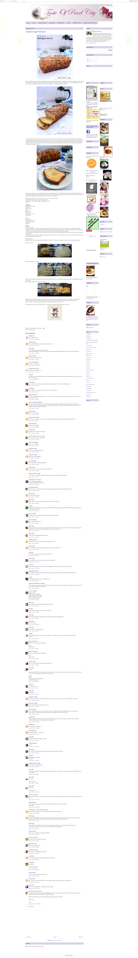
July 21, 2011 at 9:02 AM (34, 549)
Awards (68, 23)
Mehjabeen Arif (32, 697)
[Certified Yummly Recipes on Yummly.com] (92, 172)
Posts (89, 58)
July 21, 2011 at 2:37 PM (34, 612)
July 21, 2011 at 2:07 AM (34, 385)
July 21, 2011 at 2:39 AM (34, 408)
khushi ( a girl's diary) (33, 473)
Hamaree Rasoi (32, 641)
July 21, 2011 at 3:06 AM (34, 427)
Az (29, 577)
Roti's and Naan (89, 370)
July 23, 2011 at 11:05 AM (34, 813)
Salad (87, 372)
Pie (86, 365)
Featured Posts (61, 23)
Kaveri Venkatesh (32, 362)
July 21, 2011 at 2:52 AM (34, 414)
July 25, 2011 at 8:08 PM (34, 859)
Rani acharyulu (32, 703)
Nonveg (87, 357)
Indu (30, 374)
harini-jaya (31, 872)
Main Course (88, 353)
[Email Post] (43, 328)
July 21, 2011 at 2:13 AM (34, 392)
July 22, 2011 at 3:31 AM (34, 734)
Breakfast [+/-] (102, 256)
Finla (30, 564)
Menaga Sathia (32, 454)
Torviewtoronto (32, 837)
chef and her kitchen (33, 417)
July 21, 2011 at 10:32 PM (34, 706)
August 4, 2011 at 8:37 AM (34, 888)
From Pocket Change (91, 250)
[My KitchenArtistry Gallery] (92, 176)
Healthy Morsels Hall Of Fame (90, 23)
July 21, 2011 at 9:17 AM (34, 562)
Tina (30, 684)
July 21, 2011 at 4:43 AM (34, 458)
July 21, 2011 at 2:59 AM (34, 420)
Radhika (30, 335)
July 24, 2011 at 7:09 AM (34, 840)
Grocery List (102, 224)
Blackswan (31, 661)
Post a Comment (30, 906)
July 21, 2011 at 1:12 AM (34, 365)
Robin (30, 602)
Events (34, 23)
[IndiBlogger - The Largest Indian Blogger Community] (105, 99)
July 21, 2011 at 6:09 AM (34, 484)
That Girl (31, 558)
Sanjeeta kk (31, 831)
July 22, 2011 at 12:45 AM (34, 728)
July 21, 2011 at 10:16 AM (34, 568)
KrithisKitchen (32, 539)
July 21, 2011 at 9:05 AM (34, 555)
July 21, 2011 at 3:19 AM (34, 433)
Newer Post (29, 937)
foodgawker (71, 81)
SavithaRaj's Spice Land (34, 479)
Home (28, 23)
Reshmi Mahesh (32, 487)
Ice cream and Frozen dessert (91, 342)
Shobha (30, 388)
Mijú (30, 755)
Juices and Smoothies (90, 347)
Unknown (30, 411)
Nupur (30, 885)
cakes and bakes (89, 384)
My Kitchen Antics (32, 368)
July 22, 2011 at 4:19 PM (34, 783)
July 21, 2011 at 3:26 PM (34, 624)
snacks (87, 394)
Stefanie (30, 823)
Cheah (30, 348)
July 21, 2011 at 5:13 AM (34, 477)
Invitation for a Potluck (33, 866)
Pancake (87, 359)
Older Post (81, 937)
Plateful (30, 816)
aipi (29, 633)
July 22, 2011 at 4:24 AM (34, 746)
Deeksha (30, 493)
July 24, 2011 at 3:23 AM (34, 834)
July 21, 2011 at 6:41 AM (34, 510)
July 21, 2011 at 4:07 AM (34, 452)
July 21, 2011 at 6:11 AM (34, 490)
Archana (30, 382)
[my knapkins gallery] (92, 216)
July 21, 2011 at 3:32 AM (34, 439)
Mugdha (30, 724)
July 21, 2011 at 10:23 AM (34, 574)
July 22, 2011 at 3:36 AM (34, 740)
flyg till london (109, 108)
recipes (106, 246)
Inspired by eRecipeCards (34, 891)
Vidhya (30, 621)
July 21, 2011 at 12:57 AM (34, 345)
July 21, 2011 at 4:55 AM (34, 464)
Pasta (87, 361)
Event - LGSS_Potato (33, 868)
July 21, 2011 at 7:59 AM (34, 523)
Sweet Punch (95, 316)
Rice (87, 368)
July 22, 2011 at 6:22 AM (34, 753)
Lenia (30, 615)
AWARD (88, 334)
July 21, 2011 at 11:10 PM (34, 714)
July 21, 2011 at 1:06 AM (34, 353)
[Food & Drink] (103, 108)
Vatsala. (30, 862)
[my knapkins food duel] (93, 215)
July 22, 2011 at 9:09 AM (34, 760)
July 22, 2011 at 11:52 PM (34, 799)
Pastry (87, 363)
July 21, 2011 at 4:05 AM (34, 445)
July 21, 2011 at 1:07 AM (34, 359)
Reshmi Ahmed (32, 394)
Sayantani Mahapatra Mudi (34, 402)
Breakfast (33, 329)
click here (96, 317)
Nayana (30, 856)
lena (29, 506)
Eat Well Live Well (77, 23)
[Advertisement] (54, 922)
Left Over (88, 351)
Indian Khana (31, 730)
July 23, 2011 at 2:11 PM (34, 820)
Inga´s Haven (31, 519)
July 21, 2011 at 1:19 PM (34, 588)
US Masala (31, 636)
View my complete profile (91, 43)
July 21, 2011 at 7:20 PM (34, 648)
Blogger (71, 955)
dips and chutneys (89, 392)
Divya (30, 769)
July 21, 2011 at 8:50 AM (34, 537)
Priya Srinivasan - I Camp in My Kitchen (37, 809)
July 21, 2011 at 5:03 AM (34, 470)
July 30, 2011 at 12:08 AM (34, 882)
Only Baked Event (43, 304)
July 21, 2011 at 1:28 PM (34, 599)
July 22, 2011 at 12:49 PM (34, 766)
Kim (30, 608)
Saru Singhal (31, 461)
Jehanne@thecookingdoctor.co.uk (35, 583)
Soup (87, 374)
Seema (30, 667)
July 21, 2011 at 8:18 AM (34, 530)
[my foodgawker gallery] (91, 188)
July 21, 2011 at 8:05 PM (34, 681)
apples (87, 380)
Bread (30, 329)
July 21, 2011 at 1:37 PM (34, 606)
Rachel (30, 737)
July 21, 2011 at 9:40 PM (34, 700)
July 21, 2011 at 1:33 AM (34, 372)
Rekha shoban (31, 423)
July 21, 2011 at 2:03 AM (34, 379)
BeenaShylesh (31, 743)
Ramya (30, 499)
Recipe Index (52, 23)
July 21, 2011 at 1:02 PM (34, 580)
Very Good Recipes (92, 213)
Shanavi (30, 533)
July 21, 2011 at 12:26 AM (34, 339)
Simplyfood (31, 355)
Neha (30, 552)
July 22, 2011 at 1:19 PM (34, 774)
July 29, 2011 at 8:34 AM (34, 876)
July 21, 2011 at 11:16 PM (34, 721)
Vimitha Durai (32, 448)
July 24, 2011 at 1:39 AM (34, 828)
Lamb (87, 349)
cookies (87, 388)
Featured (89, 104)
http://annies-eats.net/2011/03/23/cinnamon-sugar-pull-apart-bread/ (45, 198)
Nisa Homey (31, 709)
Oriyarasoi (31, 513)
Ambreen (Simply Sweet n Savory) (35, 436)
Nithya (30, 526)
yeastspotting (35, 304)
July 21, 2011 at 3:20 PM (34, 618)
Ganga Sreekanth (32, 442)
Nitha (30, 690)
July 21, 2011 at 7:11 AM (34, 517)
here (93, 298)
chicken (87, 386)
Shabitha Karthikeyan (33, 763)
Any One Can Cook (42, 23)
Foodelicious (67, 304)
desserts (87, 390)
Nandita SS (31, 342)
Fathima (30, 749)
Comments (90, 61)
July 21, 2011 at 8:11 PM (34, 688)
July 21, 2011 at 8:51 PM (34, 694)
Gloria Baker (31, 843)
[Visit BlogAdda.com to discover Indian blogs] (109, 101)
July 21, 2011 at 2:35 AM (34, 399)
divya (30, 627)
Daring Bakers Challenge (91, 340)
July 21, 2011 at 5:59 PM (34, 631)
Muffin (87, 355)
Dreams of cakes (32, 794)
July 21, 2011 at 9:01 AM (34, 543)
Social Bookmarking (103, 115)
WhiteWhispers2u (32, 571)
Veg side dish (88, 378)
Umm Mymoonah (97, 31)
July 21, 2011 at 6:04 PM (34, 638)
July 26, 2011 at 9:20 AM (34, 869)
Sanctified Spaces (32, 849)
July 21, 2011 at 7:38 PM (34, 665)
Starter (87, 376)
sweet (87, 396)
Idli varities (88, 345)
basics (87, 382)
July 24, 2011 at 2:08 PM (34, 847)
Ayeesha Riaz (104, 244)
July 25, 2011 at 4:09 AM (34, 853)
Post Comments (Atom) (57, 940)
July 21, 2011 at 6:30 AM (34, 497)
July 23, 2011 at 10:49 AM (34, 807)
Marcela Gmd (31, 591)
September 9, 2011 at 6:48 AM (35, 903)
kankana (30, 717)
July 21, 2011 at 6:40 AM (34, 503)
